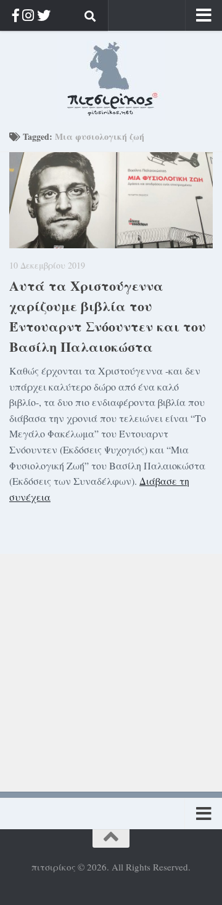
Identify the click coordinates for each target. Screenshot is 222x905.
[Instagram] (28, 15)
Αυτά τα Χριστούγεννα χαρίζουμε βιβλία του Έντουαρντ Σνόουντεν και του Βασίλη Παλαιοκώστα (107, 316)
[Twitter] (44, 15)
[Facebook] (15, 15)
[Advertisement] (111, 665)
